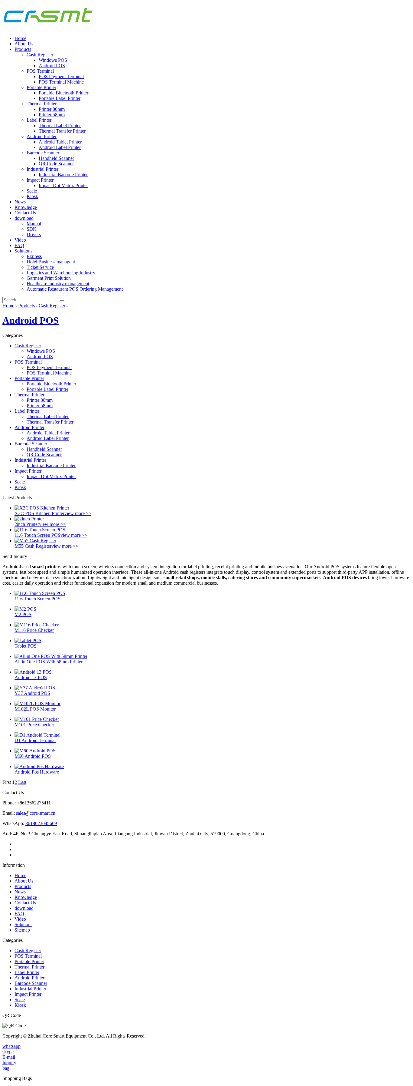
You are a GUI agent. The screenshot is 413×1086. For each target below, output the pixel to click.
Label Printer (39, 120)
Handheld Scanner (56, 158)
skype (8, 1051)
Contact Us (25, 212)
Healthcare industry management (58, 283)
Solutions (23, 250)
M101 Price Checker (34, 724)
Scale (32, 190)
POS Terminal (40, 71)
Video (20, 240)
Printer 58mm (52, 114)
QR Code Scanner (56, 163)
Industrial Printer (42, 169)
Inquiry (9, 1062)
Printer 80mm (52, 109)
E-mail (8, 1057)
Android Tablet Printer (60, 141)
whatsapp (11, 1046)
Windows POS (53, 60)
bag (5, 1068)
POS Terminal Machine (61, 81)
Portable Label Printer (59, 98)
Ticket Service (40, 267)
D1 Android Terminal (35, 740)
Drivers (34, 234)
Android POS (52, 65)
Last (22, 782)
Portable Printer (41, 87)
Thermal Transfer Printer (62, 131)
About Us (24, 43)
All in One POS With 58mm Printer (49, 661)
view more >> (77, 513)
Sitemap (22, 930)
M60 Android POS (33, 756)
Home (20, 38)
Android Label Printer (60, 147)
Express (34, 256)
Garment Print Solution (49, 278)
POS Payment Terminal (61, 76)
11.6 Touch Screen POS (37, 535)
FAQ (19, 245)
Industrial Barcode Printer (63, 174)
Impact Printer (40, 180)
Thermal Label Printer (60, 125)
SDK (32, 229)
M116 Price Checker (34, 630)
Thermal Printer (42, 103)
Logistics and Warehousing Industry (61, 272)
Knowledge (26, 207)
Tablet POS (26, 646)
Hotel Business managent (51, 261)
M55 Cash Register (33, 546)
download (24, 218)
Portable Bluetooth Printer (63, 92)
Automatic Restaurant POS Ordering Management (75, 289)
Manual (34, 223)
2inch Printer (27, 524)
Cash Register (40, 54)
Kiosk (32, 196)
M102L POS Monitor (35, 708)
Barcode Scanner (43, 152)
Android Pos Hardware (37, 771)
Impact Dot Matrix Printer (63, 185)
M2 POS (23, 614)
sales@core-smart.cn (35, 813)
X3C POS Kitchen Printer (39, 513)
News (20, 201)
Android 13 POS (31, 677)
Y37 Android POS (32, 693)
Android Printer (42, 136)
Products (23, 49)
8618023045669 (41, 823)
